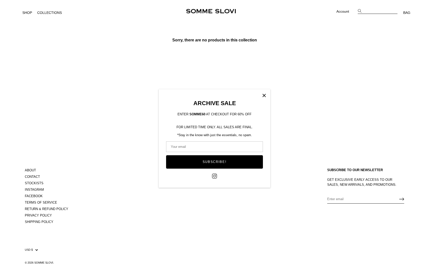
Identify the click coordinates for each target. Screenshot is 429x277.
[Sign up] (401, 199)
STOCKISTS (34, 183)
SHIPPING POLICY (39, 222)
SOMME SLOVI (43, 262)
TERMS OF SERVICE (41, 202)
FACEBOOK (34, 196)
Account (342, 11)
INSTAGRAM (34, 189)
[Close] (264, 95)
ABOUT (30, 170)
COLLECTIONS (49, 12)
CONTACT (32, 177)
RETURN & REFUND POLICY (46, 209)
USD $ (29, 249)
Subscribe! (215, 162)
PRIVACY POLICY (38, 215)
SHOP (27, 12)
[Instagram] (214, 176)
